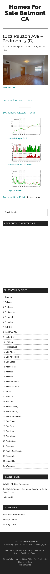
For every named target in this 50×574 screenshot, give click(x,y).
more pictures (9, 87)
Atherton (8, 297)
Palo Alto (10, 401)
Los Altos (10, 352)
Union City (10, 461)
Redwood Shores (13, 416)
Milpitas (9, 376)
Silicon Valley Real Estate (32, 559)
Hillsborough (11, 347)
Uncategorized (9, 524)
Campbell (9, 317)
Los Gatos (10, 362)
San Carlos (11, 426)
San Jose (10, 431)
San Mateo (11, 436)
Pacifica (9, 396)
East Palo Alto (11, 332)
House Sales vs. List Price (20, 164)
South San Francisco (15, 451)
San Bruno (10, 421)
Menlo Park (11, 367)
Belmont (8, 302)
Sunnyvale (10, 456)
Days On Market (15, 190)
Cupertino (9, 322)
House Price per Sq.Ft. (18, 138)
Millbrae (9, 372)
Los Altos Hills (12, 357)
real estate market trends (14, 514)
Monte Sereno (12, 381)
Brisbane (9, 307)
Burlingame (10, 312)
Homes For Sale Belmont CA (25, 13)
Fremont (9, 342)
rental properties (10, 519)
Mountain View (12, 386)
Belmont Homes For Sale (17, 100)
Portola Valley (12, 406)
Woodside (10, 466)
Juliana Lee (17, 541)
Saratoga (10, 446)
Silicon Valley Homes (12, 559)
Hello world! (8, 497)
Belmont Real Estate (15, 197)
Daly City (9, 327)
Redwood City (12, 411)
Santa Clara (11, 441)
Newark (9, 391)
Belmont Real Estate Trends (19, 112)
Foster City (10, 337)
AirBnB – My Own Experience (16, 484)
